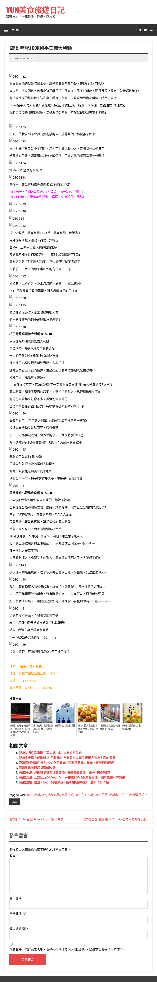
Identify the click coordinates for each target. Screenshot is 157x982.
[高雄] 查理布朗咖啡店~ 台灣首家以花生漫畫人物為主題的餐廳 (20, 730)
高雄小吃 (40, 795)
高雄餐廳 (101, 795)
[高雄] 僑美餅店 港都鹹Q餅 (131, 727)
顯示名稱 (15, 898)
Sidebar (141, 30)
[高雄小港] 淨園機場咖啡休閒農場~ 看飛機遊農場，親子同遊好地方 (64, 772)
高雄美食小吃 (84, 795)
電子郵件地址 (18, 913)
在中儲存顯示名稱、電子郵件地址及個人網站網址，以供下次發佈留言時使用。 (67, 949)
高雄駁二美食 (118, 795)
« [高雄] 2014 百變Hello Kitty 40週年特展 (36, 819)
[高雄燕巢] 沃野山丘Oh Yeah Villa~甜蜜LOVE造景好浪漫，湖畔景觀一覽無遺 (72, 777)
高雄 (29, 795)
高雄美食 (68, 795)
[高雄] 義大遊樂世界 (65, 725)
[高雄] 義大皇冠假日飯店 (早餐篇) (110, 727)
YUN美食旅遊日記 (35, 9)
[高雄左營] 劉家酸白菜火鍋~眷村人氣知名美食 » (116, 819)
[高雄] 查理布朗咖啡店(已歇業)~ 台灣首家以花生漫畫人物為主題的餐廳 (67, 758)
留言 (12, 855)
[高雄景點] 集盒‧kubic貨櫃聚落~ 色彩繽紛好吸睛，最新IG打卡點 (64, 782)
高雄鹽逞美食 (138, 795)
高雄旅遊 (54, 795)
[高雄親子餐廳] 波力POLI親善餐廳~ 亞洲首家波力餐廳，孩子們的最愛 (66, 762)
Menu (16, 30)
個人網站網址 (18, 928)
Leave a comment (23, 58)
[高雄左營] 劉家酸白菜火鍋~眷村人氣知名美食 (43, 729)
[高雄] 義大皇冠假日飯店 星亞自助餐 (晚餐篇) (88, 729)
